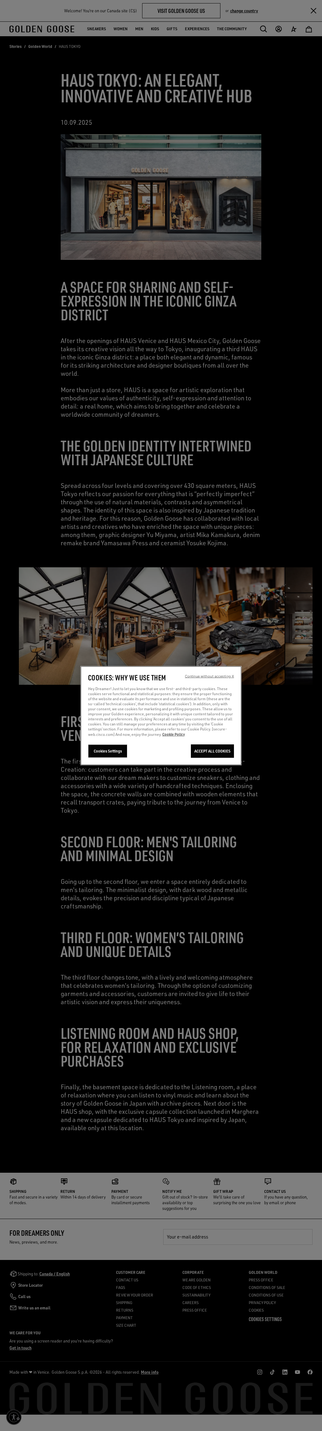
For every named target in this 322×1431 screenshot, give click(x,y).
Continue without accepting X (209, 676)
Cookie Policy (173, 733)
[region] (161, 715)
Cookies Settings (108, 750)
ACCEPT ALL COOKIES (212, 750)
